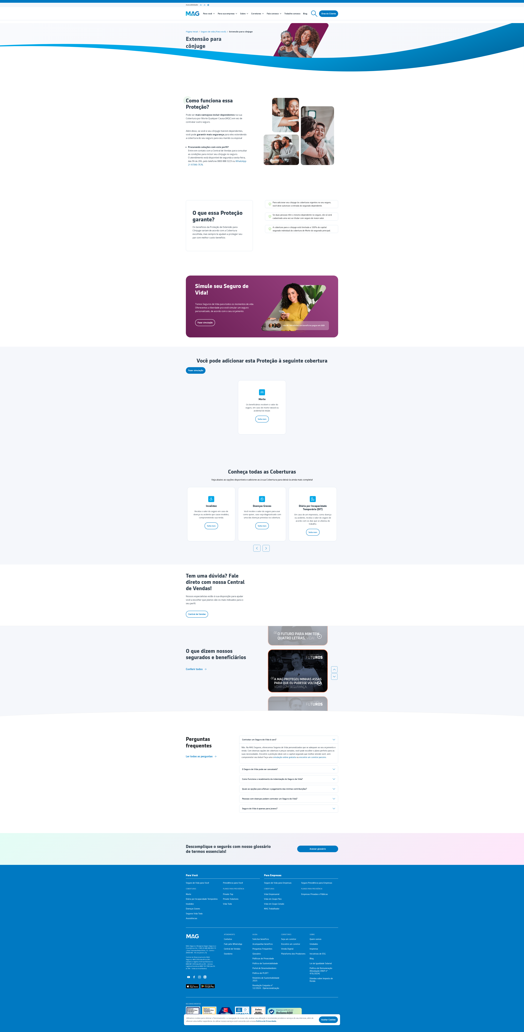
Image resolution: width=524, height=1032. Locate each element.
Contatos (228, 939)
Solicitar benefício (260, 939)
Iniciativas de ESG (318, 954)
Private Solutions (230, 899)
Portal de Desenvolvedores (264, 968)
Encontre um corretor (290, 944)
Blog (305, 13)
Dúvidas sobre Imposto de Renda (321, 979)
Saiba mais (262, 419)
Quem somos (315, 939)
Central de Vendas (197, 614)
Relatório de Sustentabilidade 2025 (265, 979)
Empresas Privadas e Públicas (314, 894)
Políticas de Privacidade (263, 958)
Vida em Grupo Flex (273, 899)
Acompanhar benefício (262, 944)
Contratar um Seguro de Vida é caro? (259, 739)
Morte (188, 894)
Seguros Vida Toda (194, 913)
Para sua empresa (226, 13)
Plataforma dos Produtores (293, 954)
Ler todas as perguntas (199, 756)
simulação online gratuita (284, 757)
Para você (207, 13)
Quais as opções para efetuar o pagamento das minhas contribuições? (274, 789)
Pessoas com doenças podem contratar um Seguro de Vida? (269, 799)
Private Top (228, 894)
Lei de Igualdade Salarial (321, 963)
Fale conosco (273, 13)
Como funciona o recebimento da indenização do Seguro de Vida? (272, 779)
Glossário (256, 954)
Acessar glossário (318, 849)
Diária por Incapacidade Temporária (202, 899)
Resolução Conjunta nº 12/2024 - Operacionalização (265, 986)
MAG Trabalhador (271, 908)
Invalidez (190, 904)
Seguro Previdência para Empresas (316, 883)
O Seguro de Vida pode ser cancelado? (260, 769)
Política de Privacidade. (266, 1021)
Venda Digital (287, 949)
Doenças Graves (193, 908)
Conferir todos (194, 669)
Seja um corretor (288, 939)
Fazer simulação (205, 322)
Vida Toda (227, 904)
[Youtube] (188, 977)
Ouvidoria (228, 954)
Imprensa (314, 949)
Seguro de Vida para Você (197, 883)
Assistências (191, 918)
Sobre (242, 13)
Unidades (314, 944)
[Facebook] (194, 977)
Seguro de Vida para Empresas (277, 883)
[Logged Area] (328, 13)
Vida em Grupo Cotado (274, 904)
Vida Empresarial (271, 894)
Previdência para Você (233, 883)
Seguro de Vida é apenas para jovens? (259, 808)
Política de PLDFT (260, 973)
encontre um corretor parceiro (312, 757)
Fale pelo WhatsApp (233, 944)
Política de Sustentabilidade (265, 963)
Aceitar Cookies (328, 1019)
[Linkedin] (205, 977)
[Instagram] (199, 977)
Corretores (256, 13)
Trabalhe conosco (292, 13)
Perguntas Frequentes (262, 949)
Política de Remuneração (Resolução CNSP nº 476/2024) (321, 971)
